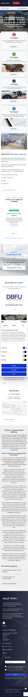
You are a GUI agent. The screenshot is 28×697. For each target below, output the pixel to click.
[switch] (25, 352)
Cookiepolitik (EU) (17, 692)
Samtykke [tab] (5, 325)
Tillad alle (14, 365)
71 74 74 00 (15, 394)
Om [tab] (23, 325)
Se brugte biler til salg (14, 267)
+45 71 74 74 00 (8, 646)
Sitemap (5, 653)
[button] (11, 233)
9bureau (20, 695)
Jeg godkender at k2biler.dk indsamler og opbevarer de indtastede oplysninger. (16, 667)
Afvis (14, 374)
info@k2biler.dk (7, 643)
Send (4, 383)
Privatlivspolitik (20, 379)
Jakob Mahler (14, 226)
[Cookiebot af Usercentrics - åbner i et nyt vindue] (21, 322)
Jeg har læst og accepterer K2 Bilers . (14, 379)
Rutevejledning (8, 649)
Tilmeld (15, 674)
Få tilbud (16, 3)
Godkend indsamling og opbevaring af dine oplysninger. (14, 377)
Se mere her (13, 46)
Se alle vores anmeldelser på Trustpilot (13, 238)
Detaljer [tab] (14, 325)
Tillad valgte (14, 369)
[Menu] (24, 3)
